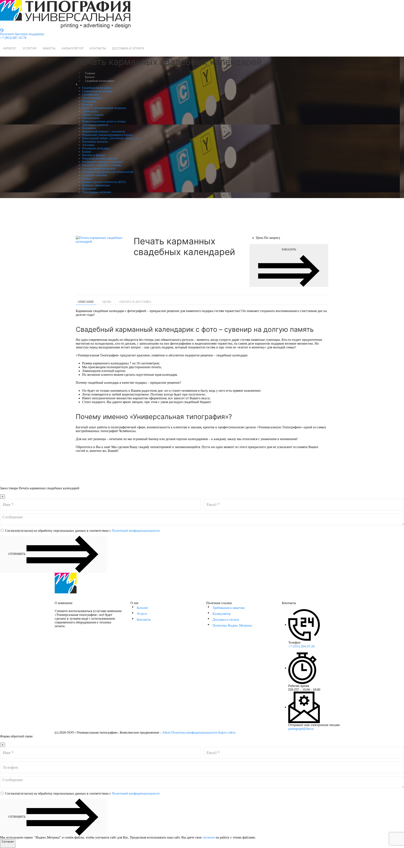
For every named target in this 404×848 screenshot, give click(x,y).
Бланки (86, 151)
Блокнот (87, 178)
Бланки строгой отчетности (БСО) (104, 182)
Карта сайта (226, 732)
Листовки (88, 145)
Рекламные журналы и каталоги (102, 161)
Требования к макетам (229, 608)
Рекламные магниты (95, 141)
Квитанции (89, 188)
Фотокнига (89, 128)
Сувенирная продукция (97, 91)
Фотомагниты (91, 118)
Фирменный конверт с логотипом (103, 131)
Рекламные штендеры (95, 148)
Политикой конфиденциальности (136, 530)
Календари (89, 101)
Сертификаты (90, 94)
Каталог (9, 48)
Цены (106, 301)
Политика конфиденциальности (194, 732)
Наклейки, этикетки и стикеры (101, 165)
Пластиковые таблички (96, 192)
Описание (86, 301)
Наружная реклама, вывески (100, 158)
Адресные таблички (94, 175)
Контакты (98, 48)
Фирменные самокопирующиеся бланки (107, 134)
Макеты (49, 48)
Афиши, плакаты (93, 114)
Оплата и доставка (135, 301)
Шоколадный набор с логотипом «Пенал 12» (110, 138)
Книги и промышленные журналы (104, 108)
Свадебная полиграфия (96, 87)
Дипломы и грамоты (95, 124)
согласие (208, 837)
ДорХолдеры (90, 111)
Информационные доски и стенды (104, 121)
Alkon (166, 732)
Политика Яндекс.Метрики (232, 625)
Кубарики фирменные (96, 185)
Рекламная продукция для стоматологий (107, 171)
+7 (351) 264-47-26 (301, 646)
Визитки (87, 104)
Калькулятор (72, 48)
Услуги (29, 48)
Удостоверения (91, 97)
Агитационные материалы (98, 168)
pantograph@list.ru (301, 728)
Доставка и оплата (128, 48)
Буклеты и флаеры (93, 155)
